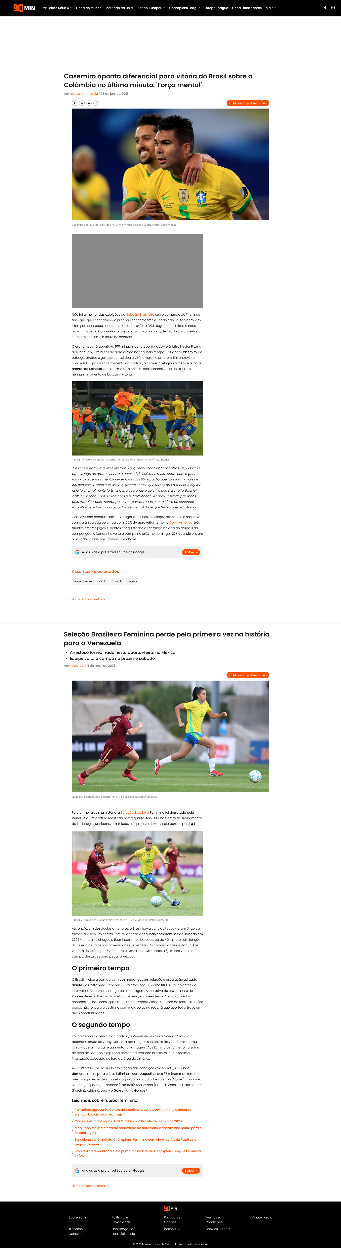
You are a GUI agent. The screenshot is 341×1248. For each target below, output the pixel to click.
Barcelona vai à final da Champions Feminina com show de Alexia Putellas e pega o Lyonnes (135, 1142)
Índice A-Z (172, 1229)
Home (76, 599)
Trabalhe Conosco (76, 1231)
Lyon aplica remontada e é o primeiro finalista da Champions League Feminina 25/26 (138, 1153)
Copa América (95, 599)
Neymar (132, 581)
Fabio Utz (77, 665)
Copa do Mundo (89, 8)
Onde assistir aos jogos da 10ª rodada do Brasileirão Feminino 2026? (129, 1121)
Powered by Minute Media (157, 1244)
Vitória (103, 581)
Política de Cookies (172, 1219)
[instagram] (333, 7)
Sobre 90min (79, 1217)
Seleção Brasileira (83, 581)
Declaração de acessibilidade (123, 1231)
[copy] (96, 103)
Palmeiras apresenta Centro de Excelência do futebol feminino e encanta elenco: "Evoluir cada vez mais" (133, 1112)
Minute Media (262, 1217)
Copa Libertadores (247, 8)
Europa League (216, 8)
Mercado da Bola (119, 8)
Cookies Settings (218, 1229)
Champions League (184, 8)
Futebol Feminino (96, 1186)
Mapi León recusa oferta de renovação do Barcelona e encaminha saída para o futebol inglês (138, 1130)
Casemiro (117, 581)
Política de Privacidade (121, 1219)
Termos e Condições (213, 1219)
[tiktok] (325, 7)
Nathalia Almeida (84, 93)
